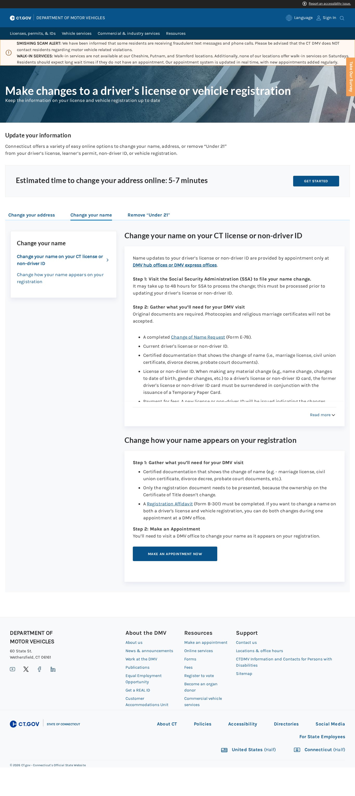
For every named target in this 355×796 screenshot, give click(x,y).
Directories (286, 724)
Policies (202, 724)
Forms (190, 659)
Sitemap (244, 673)
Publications (137, 667)
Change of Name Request (198, 337)
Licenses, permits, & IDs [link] (33, 33)
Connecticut (324, 750)
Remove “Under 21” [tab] (149, 215)
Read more (320, 414)
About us (134, 642)
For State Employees (322, 736)
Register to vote (199, 675)
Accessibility (242, 724)
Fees (188, 667)
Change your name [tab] (91, 215)
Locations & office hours (259, 650)
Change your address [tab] (31, 215)
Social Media (330, 724)
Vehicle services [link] (76, 33)
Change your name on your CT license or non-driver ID (60, 260)
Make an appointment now (175, 554)
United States (253, 750)
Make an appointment (205, 642)
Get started (316, 181)
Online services (198, 650)
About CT (167, 724)
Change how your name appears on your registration (60, 278)
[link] (299, 18)
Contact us (246, 642)
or (175, 265)
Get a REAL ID (138, 690)
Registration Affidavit (170, 504)
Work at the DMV (141, 659)
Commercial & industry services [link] (129, 33)
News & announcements (149, 650)
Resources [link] (176, 33)
